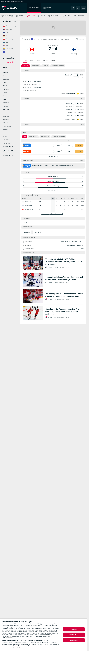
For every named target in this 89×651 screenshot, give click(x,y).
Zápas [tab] (25, 60)
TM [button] (61, 198)
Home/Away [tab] (33, 137)
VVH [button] (72, 198)
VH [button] (68, 198)
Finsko (73, 54)
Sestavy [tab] (45, 66)
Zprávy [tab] (53, 60)
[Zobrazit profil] (32, 49)
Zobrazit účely (73, 640)
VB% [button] (77, 198)
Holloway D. (26, 84)
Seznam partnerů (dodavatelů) (11, 648)
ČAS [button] (82, 198)
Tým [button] (40, 198)
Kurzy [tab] (32, 60)
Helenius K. (80, 78)
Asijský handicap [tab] (59, 137)
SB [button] (64, 198)
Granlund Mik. (70, 106)
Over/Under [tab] (45, 137)
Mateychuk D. (35, 84)
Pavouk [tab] (45, 60)
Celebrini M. (26, 90)
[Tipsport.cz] (27, 145)
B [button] (52, 198)
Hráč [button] (24, 198)
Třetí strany (9, 637)
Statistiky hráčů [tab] (58, 66)
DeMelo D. (34, 90)
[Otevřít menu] (83, 8)
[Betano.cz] (27, 151)
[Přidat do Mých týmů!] (26, 49)
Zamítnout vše (73, 634)
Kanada (32, 54)
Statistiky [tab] (35, 66)
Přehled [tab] (26, 66)
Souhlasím (74, 629)
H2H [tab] (38, 60)
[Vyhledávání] (73, 8)
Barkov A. (80, 112)
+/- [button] (57, 198)
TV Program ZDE (8, 155)
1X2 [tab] (24, 137)
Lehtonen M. (79, 106)
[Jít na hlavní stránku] (14, 8)
